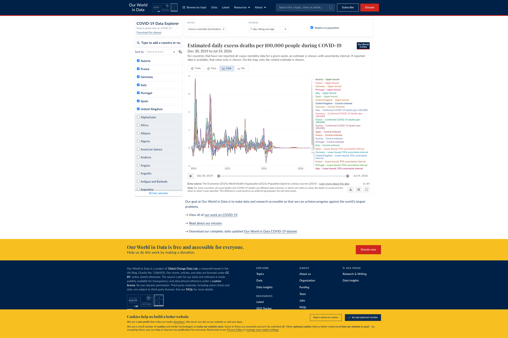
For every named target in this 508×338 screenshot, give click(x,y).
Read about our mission (205, 223)
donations (179, 322)
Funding (304, 287)
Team (302, 294)
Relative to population (327, 28)
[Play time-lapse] (191, 176)
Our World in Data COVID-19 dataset (270, 231)
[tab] (196, 68)
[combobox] (305, 8)
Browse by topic (197, 7)
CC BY (366, 184)
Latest (225, 7)
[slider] (219, 176)
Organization (307, 280)
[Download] (350, 189)
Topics (260, 274)
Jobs (302, 300)
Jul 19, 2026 (360, 176)
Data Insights (264, 287)
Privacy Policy (235, 330)
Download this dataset (149, 32)
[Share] (358, 189)
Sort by (139, 52)
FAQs (189, 289)
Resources (240, 7)
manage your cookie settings (262, 330)
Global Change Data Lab (183, 268)
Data (214, 7)
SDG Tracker (264, 308)
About (259, 7)
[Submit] (330, 7)
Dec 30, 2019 (205, 176)
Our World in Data (138, 7)
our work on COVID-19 (221, 215)
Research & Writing (355, 274)
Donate (369, 7)
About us (305, 274)
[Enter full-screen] (366, 189)
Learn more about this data (334, 184)
